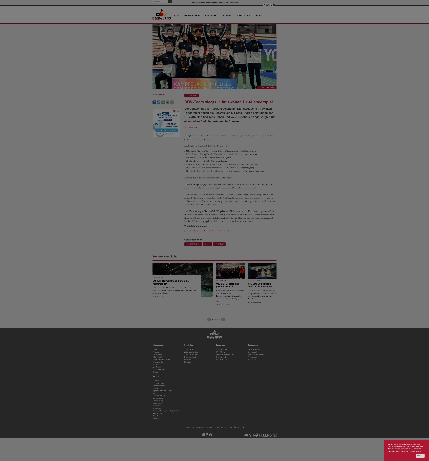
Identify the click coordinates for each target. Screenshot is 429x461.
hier (419, 451)
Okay (419, 456)
